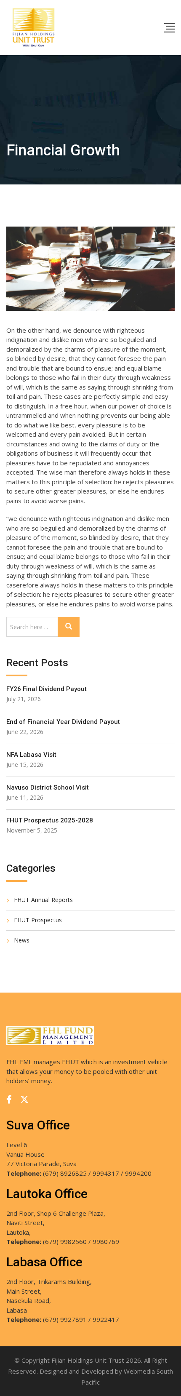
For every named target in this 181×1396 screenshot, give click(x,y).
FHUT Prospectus (38, 920)
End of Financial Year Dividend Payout (63, 722)
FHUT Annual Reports (43, 900)
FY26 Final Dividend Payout (46, 689)
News (21, 940)
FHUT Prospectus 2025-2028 (49, 820)
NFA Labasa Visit (31, 754)
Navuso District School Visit (47, 787)
